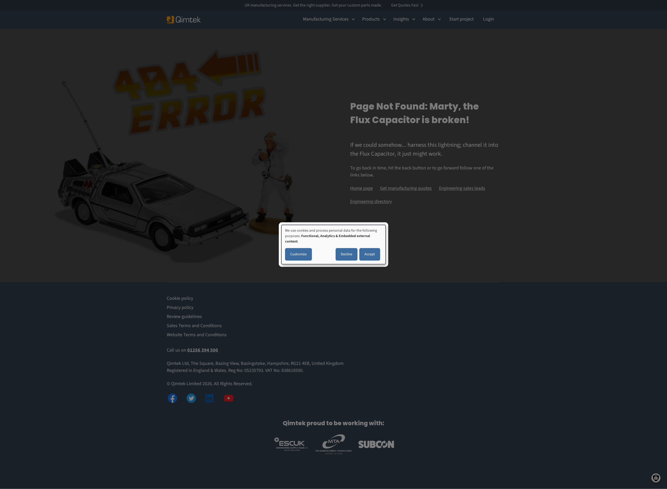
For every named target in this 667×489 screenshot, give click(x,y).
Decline (346, 254)
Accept (370, 254)
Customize (298, 254)
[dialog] (333, 244)
